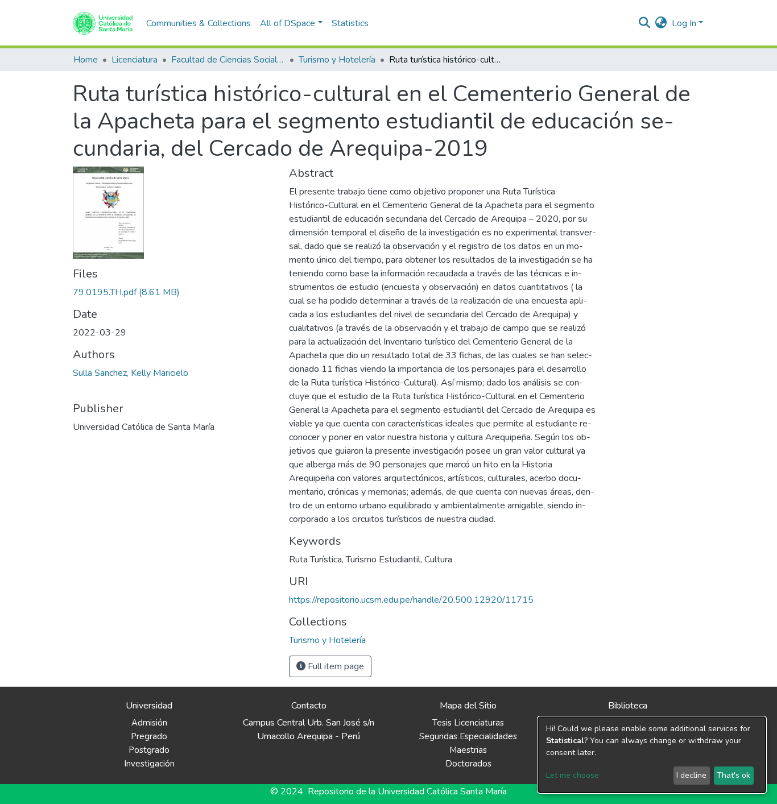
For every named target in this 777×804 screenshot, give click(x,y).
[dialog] (652, 755)
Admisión (149, 722)
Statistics (350, 23)
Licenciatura (134, 59)
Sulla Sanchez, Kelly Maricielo (130, 373)
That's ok (733, 775)
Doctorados (468, 763)
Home (85, 59)
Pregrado (149, 736)
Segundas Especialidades (468, 736)
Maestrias (468, 750)
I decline (691, 775)
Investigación (149, 763)
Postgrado (149, 750)
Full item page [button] (334, 666)
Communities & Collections (198, 23)
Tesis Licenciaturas (468, 722)
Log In (684, 23)
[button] (661, 23)
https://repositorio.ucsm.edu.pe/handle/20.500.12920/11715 (411, 600)
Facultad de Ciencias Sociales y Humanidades (228, 59)
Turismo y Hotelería (337, 59)
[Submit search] (645, 23)
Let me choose (572, 775)
